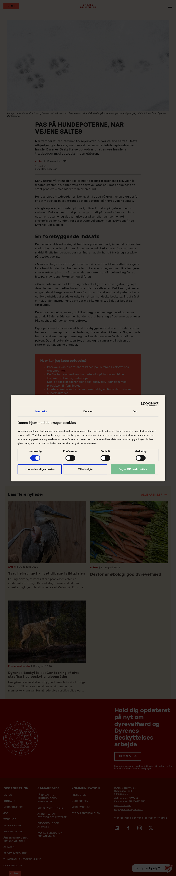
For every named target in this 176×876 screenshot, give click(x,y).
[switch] (70, 458)
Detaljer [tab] (88, 411)
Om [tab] (135, 411)
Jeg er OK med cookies (133, 469)
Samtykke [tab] (41, 411)
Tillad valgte (85, 469)
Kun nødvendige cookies (39, 469)
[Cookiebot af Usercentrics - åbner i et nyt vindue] (143, 404)
